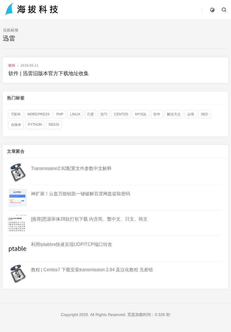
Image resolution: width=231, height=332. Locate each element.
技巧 (104, 114)
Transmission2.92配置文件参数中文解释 (71, 168)
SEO (204, 114)
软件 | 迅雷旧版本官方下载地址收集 (48, 73)
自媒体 (16, 125)
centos (121, 114)
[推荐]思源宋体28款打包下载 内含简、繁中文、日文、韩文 (89, 219)
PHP (59, 114)
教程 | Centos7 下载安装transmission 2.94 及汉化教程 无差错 (92, 269)
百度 (90, 114)
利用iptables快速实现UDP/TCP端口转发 (71, 244)
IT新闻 (16, 114)
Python (35, 125)
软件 (11, 66)
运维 (190, 114)
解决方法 (174, 114)
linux (75, 114)
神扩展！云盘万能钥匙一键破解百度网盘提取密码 (80, 193)
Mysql (141, 114)
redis (54, 125)
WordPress (38, 114)
